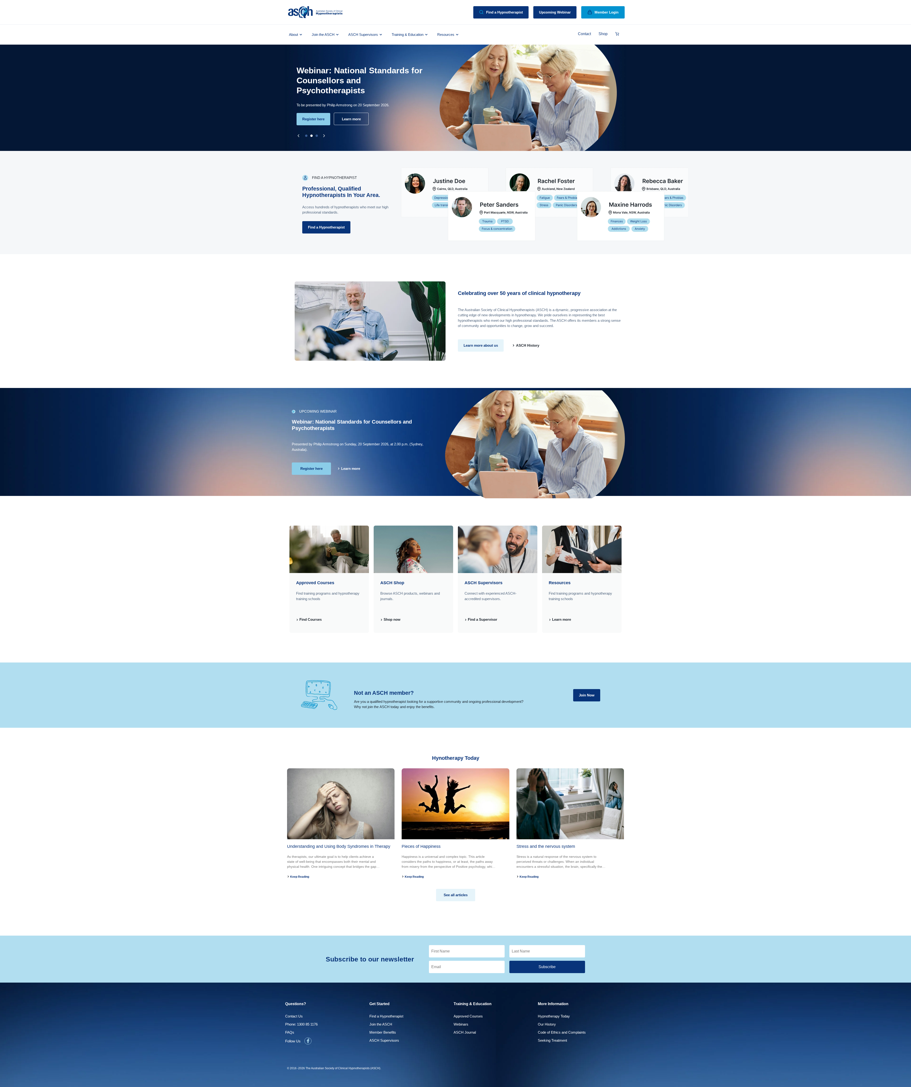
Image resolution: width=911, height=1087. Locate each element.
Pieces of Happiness (421, 846)
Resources (445, 35)
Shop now (391, 619)
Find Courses (310, 619)
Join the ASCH (323, 35)
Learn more (561, 619)
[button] (298, 136)
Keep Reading (299, 876)
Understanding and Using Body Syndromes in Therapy (338, 846)
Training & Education (407, 35)
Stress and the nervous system (545, 846)
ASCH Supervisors (363, 35)
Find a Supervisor (482, 619)
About (293, 35)
